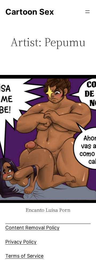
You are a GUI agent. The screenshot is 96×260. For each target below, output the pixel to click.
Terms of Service (24, 256)
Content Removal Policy (32, 227)
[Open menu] (87, 12)
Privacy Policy (21, 242)
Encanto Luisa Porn (48, 210)
